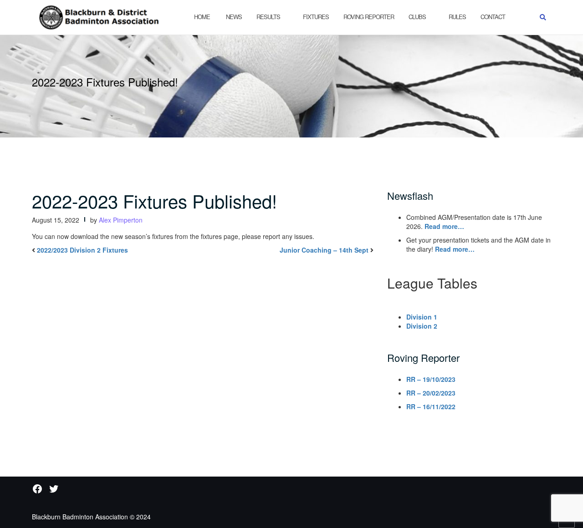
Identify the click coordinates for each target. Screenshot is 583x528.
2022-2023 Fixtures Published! (154, 200)
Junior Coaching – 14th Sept (324, 249)
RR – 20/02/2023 (430, 392)
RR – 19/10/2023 (430, 379)
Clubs (417, 16)
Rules (457, 16)
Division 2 (421, 325)
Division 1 (421, 316)
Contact (493, 16)
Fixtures (316, 16)
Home (202, 16)
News (233, 16)
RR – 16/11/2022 (430, 406)
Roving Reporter (368, 16)
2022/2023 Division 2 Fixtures (82, 249)
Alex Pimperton (121, 219)
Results (268, 16)
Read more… (444, 226)
